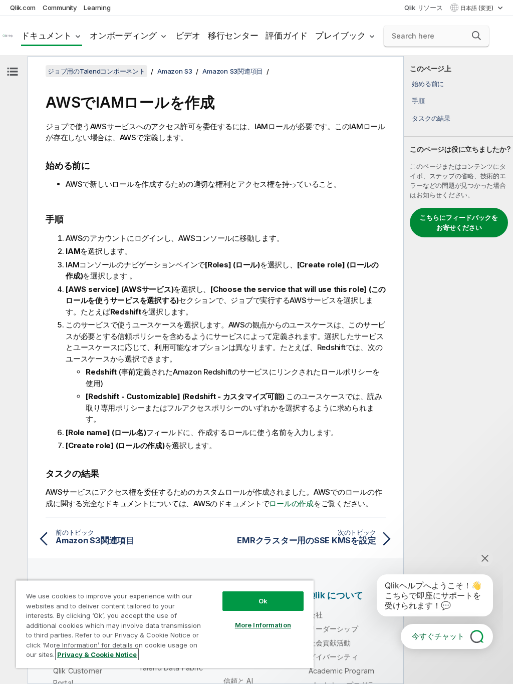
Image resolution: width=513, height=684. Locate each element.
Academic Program (342, 670)
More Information (263, 625)
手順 (418, 101)
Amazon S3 (174, 71)
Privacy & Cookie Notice (97, 654)
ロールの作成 (291, 503)
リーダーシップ (333, 628)
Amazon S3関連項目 (232, 71)
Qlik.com (23, 8)
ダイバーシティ (333, 656)
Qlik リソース (423, 8)
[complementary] (458, 370)
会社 (316, 614)
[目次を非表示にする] (12, 71)
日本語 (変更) (477, 8)
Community (60, 8)
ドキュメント (46, 36)
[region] (165, 624)
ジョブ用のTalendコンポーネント (96, 71)
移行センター (233, 36)
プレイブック (340, 36)
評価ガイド (287, 36)
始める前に (428, 84)
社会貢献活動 (330, 642)
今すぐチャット (438, 636)
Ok (263, 601)
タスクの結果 (431, 118)
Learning (97, 8)
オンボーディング (123, 36)
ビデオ (187, 36)
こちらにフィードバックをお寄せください (459, 222)
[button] (476, 36)
